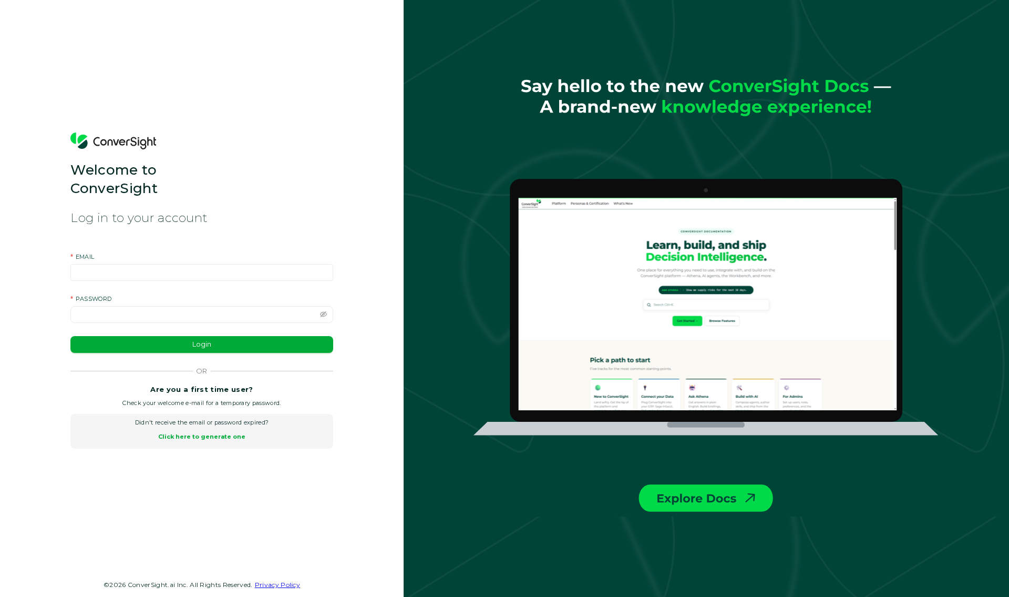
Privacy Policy (277, 585)
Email (85, 257)
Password (94, 299)
